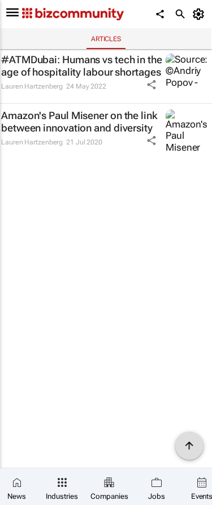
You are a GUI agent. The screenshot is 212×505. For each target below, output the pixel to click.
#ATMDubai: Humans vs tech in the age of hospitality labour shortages (81, 66)
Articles (106, 39)
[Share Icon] (151, 84)
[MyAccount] (200, 14)
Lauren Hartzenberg (32, 86)
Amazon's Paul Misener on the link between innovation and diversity (79, 121)
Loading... (21, 169)
